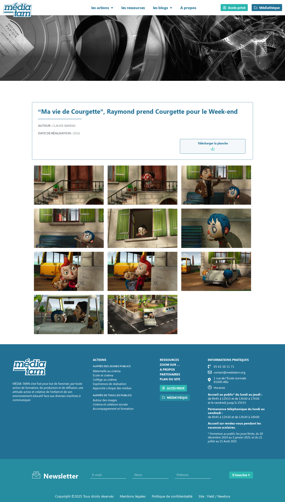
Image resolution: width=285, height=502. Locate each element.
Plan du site (170, 379)
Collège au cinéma (105, 379)
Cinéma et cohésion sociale (110, 404)
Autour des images (105, 400)
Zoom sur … (170, 364)
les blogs (160, 7)
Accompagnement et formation (113, 408)
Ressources (169, 359)
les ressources (133, 7)
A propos (188, 7)
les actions (100, 7)
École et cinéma (103, 375)
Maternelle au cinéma (107, 371)
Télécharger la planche (213, 143)
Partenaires (170, 374)
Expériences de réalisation (109, 384)
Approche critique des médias (112, 388)
